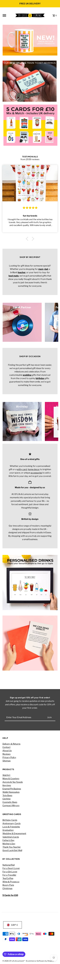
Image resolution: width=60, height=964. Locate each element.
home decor (34, 469)
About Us (7, 750)
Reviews (6, 754)
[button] (28, 239)
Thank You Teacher (11, 847)
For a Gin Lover (9, 871)
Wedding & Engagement (14, 833)
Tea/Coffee (7, 878)
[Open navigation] (7, 15)
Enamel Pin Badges (11, 788)
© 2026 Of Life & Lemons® (13, 961)
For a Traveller (9, 875)
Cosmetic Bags (9, 802)
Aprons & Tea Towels (12, 782)
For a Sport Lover (11, 868)
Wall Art (6, 775)
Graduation (8, 830)
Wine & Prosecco (10, 881)
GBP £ (14, 925)
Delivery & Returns (11, 744)
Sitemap (6, 760)
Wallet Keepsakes (11, 792)
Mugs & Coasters (10, 778)
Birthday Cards (9, 820)
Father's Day (8, 840)
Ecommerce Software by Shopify (40, 961)
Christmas (7, 888)
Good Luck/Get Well (12, 850)
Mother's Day (8, 843)
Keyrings (6, 785)
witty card (22, 469)
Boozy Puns (8, 885)
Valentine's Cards (10, 837)
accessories (36, 472)
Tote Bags (7, 795)
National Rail (8, 865)
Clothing (6, 798)
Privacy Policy (9, 757)
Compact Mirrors (10, 805)
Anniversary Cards (11, 823)
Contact (6, 747)
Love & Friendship (11, 826)
